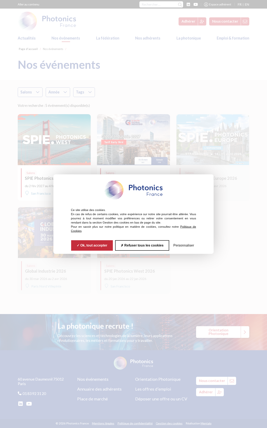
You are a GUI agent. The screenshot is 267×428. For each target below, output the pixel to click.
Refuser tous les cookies (143, 245)
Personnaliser (183, 245)
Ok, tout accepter (93, 245)
